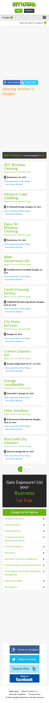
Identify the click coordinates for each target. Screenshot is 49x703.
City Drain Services (12, 324)
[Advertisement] (24, 52)
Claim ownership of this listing (17, 181)
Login (18, 10)
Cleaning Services (13, 531)
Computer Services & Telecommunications (14, 539)
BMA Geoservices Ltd (16, 259)
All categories (11, 587)
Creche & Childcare (14, 546)
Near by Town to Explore (32, 23)
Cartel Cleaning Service (16, 291)
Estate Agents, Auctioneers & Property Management (23, 573)
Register (29, 10)
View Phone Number (14, 184)
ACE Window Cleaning (14, 167)
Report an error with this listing (17, 172)
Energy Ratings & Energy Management (23, 565)
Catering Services (13, 525)
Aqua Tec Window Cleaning (11, 228)
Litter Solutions (16, 411)
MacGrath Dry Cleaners (15, 441)
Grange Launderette (14, 383)
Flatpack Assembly (13, 581)
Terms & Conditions (17, 694)
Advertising (13, 691)
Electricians (10, 553)
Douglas (6, 17)
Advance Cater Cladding (16, 196)
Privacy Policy (34, 694)
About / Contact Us (30, 691)
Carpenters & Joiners (14, 518)
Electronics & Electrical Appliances (21, 559)
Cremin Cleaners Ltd (17, 353)
